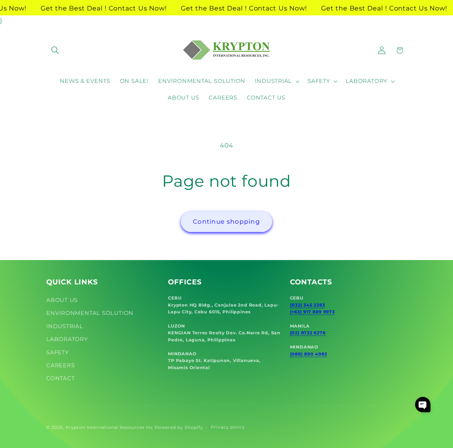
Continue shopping (226, 221)
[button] (55, 50)
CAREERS (60, 365)
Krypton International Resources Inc (109, 427)
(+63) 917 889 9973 (312, 311)
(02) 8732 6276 (308, 333)
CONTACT (60, 378)
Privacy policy (228, 427)
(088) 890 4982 (308, 354)
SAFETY (57, 352)
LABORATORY (67, 339)
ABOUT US (62, 299)
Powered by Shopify (179, 427)
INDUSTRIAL (64, 326)
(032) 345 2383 (307, 305)
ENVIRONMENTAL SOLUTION (89, 313)
